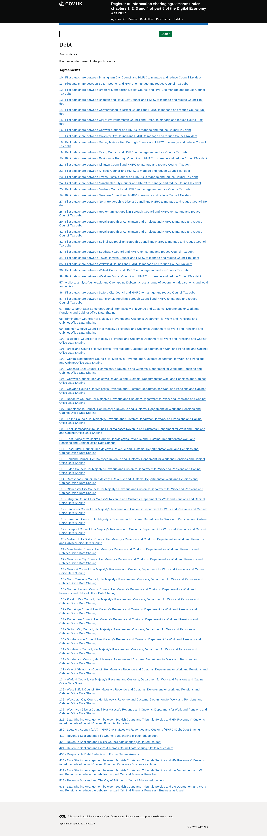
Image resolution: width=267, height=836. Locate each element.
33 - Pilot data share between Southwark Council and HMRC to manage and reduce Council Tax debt (126, 251)
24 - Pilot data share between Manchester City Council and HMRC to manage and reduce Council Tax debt (130, 183)
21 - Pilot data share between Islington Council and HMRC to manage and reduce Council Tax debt (124, 164)
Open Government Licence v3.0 (121, 816)
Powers (132, 19)
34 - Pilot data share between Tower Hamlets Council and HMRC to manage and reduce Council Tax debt (129, 257)
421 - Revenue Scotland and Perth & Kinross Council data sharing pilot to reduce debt (116, 748)
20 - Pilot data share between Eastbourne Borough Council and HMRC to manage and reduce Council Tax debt (133, 158)
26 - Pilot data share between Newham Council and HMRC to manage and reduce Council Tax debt (125, 195)
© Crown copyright (197, 826)
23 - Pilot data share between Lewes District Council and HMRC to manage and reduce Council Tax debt (128, 177)
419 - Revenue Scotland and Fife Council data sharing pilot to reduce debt (108, 735)
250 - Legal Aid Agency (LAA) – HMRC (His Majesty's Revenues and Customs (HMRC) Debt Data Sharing (129, 729)
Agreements (118, 19)
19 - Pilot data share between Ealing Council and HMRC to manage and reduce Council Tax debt (123, 152)
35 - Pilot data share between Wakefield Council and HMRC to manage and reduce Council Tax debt (125, 264)
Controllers (146, 19)
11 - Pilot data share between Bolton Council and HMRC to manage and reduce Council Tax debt (123, 83)
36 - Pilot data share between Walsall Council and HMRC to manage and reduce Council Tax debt (124, 270)
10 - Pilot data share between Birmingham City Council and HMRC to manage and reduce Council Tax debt (130, 77)
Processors (163, 19)
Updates (178, 19)
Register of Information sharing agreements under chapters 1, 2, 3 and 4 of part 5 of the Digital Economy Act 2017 (158, 8)
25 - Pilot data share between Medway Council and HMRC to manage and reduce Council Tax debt (125, 189)
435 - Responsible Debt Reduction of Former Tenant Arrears (99, 754)
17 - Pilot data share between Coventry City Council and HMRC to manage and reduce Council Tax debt (128, 136)
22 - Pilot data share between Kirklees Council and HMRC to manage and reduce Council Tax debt (124, 170)
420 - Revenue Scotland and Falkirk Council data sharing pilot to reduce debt (110, 742)
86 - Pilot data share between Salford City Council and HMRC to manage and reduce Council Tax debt (127, 292)
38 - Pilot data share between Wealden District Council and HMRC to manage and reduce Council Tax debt (130, 276)
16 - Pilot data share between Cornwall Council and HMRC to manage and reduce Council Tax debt (125, 129)
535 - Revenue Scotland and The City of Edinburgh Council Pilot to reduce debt (111, 780)
